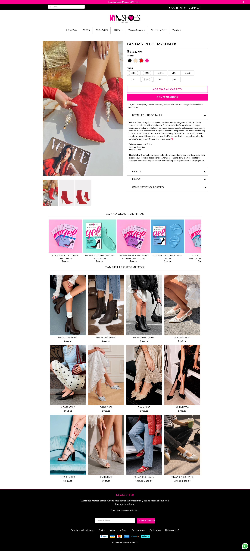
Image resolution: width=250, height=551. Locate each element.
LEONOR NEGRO (68, 477)
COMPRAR (195, 8)
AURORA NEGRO (68, 407)
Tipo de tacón (157, 30)
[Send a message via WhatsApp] (245, 546)
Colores (130, 56)
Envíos (102, 530)
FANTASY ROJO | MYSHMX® (151, 44)
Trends (175, 30)
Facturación (155, 530)
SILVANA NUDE (106, 477)
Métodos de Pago (118, 530)
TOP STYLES (102, 30)
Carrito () (178, 8)
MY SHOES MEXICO (128, 542)
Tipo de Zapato (135, 30)
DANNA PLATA (106, 407)
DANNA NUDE (144, 407)
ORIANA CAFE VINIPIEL (67, 337)
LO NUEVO (71, 30)
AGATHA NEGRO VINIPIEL (144, 337)
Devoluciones (138, 530)
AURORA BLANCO (182, 337)
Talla (130, 68)
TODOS (86, 30)
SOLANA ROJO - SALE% (144, 477)
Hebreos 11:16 (172, 530)
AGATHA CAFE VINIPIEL (106, 337)
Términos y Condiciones (82, 530)
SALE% (117, 30)
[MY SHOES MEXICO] (125, 19)
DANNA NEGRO (182, 407)
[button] (130, 60)
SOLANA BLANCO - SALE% (182, 477)
